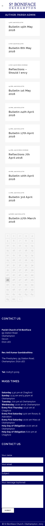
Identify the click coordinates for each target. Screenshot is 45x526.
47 (20, 280)
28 (26, 260)
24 (32, 255)
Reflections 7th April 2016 (19, 156)
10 (8, 245)
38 (26, 270)
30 (7, 265)
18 (26, 250)
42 (20, 275)
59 (32, 289)
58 (26, 289)
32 (20, 265)
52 (20, 284)
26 (14, 260)
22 (20, 255)
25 (8, 260)
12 (20, 245)
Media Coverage (22, 65)
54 (32, 284)
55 (7, 289)
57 (20, 289)
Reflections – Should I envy (18, 71)
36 (14, 270)
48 (26, 280)
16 (14, 250)
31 (14, 265)
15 (8, 250)
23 (26, 255)
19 (32, 250)
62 (20, 294)
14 (32, 245)
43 (26, 275)
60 (7, 294)
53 (26, 284)
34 (32, 265)
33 (26, 265)
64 (32, 294)
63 (26, 294)
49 (32, 280)
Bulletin (20, 22)
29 (32, 260)
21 (14, 255)
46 (13, 280)
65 (7, 299)
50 (7, 284)
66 (13, 299)
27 (20, 260)
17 (20, 250)
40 (7, 275)
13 (26, 245)
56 (14, 289)
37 (20, 270)
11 (14, 245)
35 (7, 270)
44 (32, 275)
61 (14, 294)
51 (14, 284)
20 (7, 255)
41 (14, 275)
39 (32, 270)
